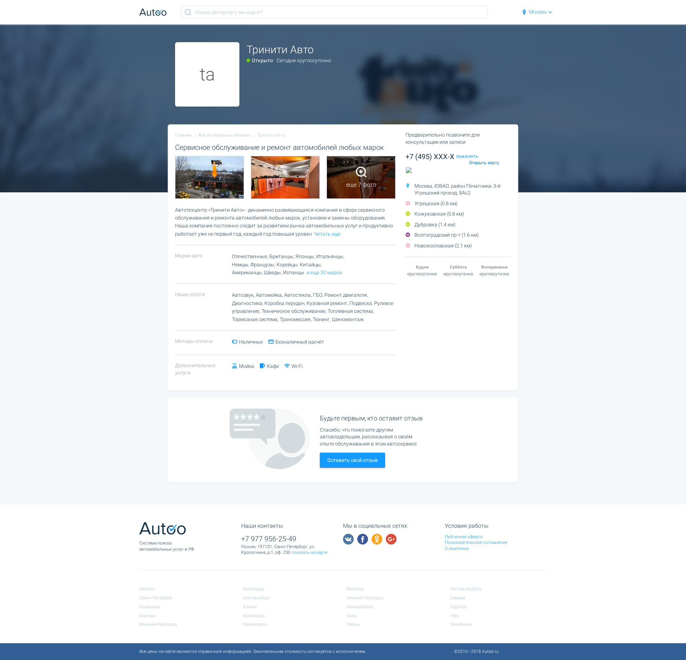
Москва (538, 12)
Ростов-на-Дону (466, 588)
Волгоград (253, 588)
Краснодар (254, 615)
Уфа (454, 615)
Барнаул (147, 615)
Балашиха (149, 606)
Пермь (353, 624)
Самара (457, 597)
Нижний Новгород (365, 597)
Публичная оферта (463, 536)
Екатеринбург (256, 597)
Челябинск (461, 624)
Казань (250, 606)
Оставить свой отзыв (352, 460)
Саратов (458, 606)
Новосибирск (360, 606)
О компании (457, 548)
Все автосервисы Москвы (224, 135)
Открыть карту (484, 162)
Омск (352, 615)
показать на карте (309, 552)
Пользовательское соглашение (476, 542)
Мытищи (355, 588)
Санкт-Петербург (156, 597)
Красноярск (255, 624)
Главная (183, 135)
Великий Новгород (158, 624)
